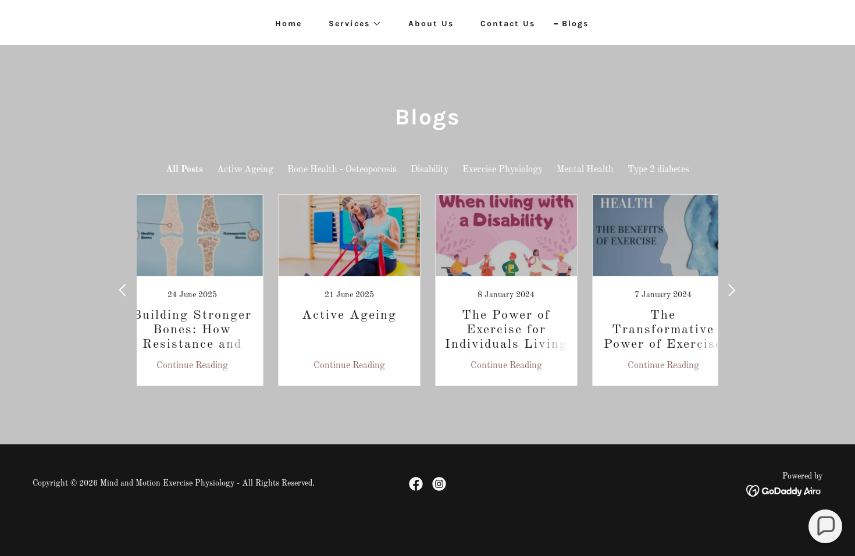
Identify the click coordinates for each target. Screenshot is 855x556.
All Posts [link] (184, 169)
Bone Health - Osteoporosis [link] (342, 169)
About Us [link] (431, 23)
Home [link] (288, 23)
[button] (351, 24)
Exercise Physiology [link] (502, 169)
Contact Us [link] (507, 23)
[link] (191, 290)
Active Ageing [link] (245, 169)
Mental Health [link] (585, 169)
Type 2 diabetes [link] (658, 169)
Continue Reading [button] (192, 365)
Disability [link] (429, 169)
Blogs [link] (575, 23)
